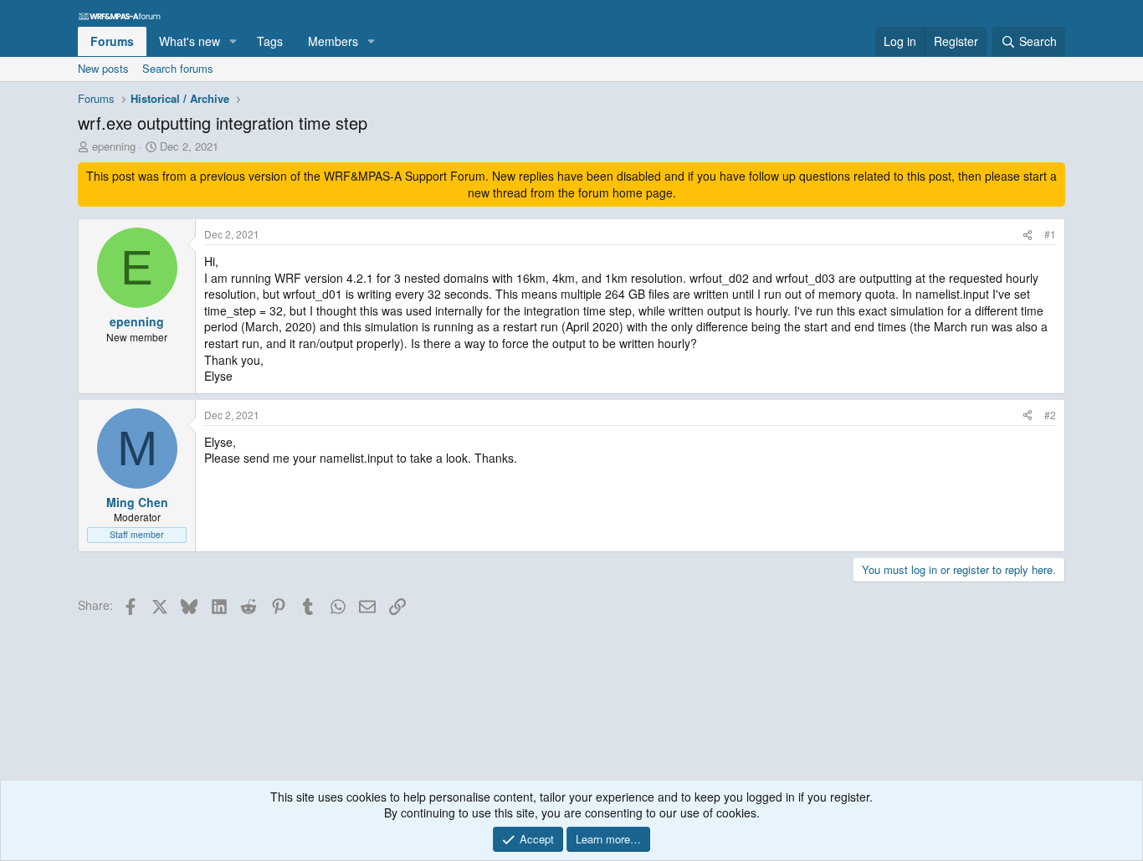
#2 (1050, 414)
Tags (270, 41)
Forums (112, 41)
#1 (1050, 234)
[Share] (1027, 234)
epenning (114, 146)
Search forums (177, 68)
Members (333, 41)
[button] (233, 42)
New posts (103, 68)
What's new (189, 41)
